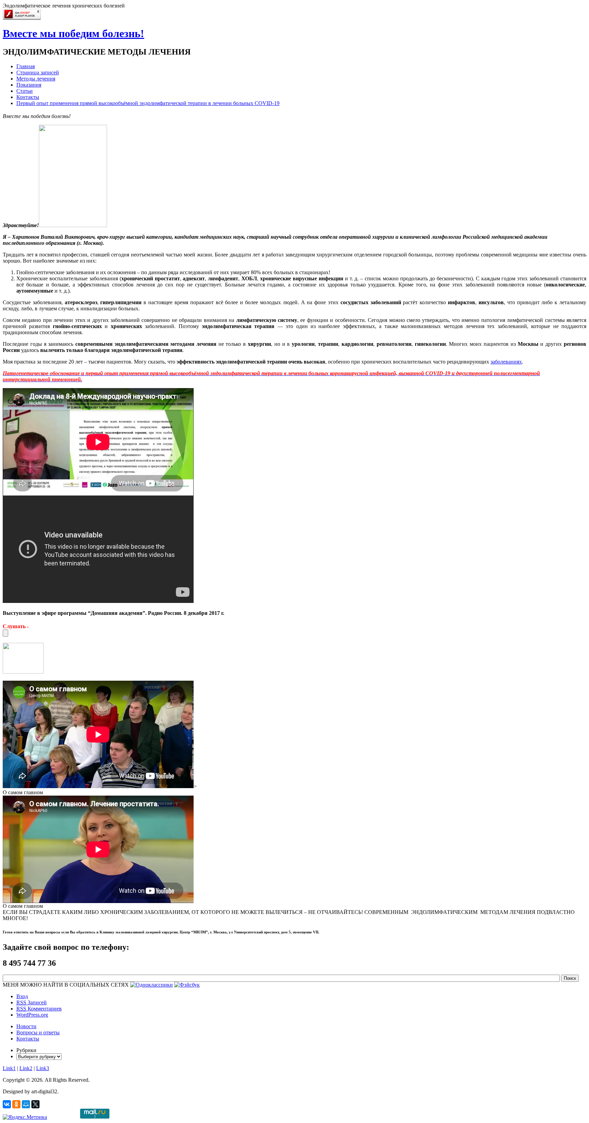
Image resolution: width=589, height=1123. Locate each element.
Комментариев (39, 1008)
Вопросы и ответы (38, 1032)
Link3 (42, 1068)
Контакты (27, 1038)
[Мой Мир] (26, 1104)
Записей (31, 1002)
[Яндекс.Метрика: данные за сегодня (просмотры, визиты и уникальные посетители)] (25, 1117)
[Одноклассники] (16, 1104)
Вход (22, 996)
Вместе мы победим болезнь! (73, 33)
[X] (35, 1104)
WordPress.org (32, 1015)
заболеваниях (506, 362)
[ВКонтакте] (7, 1104)
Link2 (25, 1068)
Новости (26, 1026)
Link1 (9, 1068)
